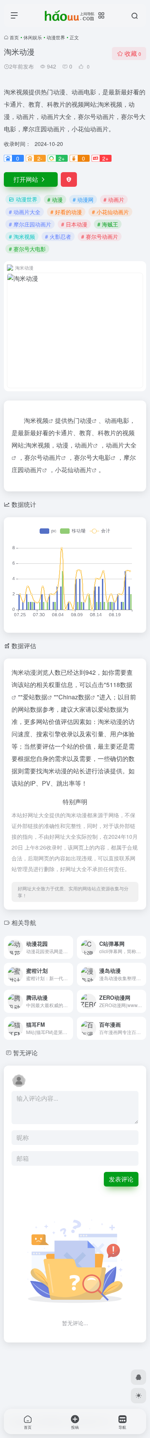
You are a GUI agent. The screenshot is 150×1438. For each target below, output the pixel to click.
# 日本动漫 (74, 224)
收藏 (133, 53)
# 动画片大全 (24, 212)
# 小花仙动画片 (110, 212)
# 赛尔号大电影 (27, 249)
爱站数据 (35, 696)
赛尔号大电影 (92, 457)
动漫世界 (56, 37)
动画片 (84, 445)
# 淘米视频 (22, 236)
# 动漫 (55, 199)
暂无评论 (25, 1052)
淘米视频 (36, 420)
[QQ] (138, 1377)
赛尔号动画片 (42, 457)
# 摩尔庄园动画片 (30, 224)
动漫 (86, 420)
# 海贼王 (107, 224)
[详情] (66, 942)
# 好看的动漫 (66, 212)
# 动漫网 (83, 199)
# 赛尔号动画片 (99, 236)
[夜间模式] (138, 1395)
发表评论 (121, 1179)
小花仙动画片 (73, 469)
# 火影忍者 (58, 236)
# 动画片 (113, 199)
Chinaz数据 (74, 696)
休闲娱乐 (32, 37)
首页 (14, 37)
